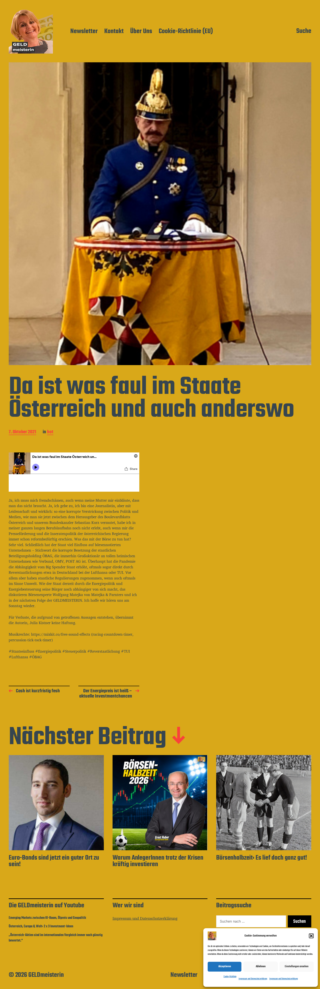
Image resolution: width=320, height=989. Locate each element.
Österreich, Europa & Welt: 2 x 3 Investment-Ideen (41, 926)
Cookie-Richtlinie (230, 977)
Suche (303, 31)
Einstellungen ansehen (296, 966)
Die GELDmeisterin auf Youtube (46, 906)
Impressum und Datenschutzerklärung (253, 979)
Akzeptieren (224, 966)
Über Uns (141, 31)
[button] (311, 936)
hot (50, 432)
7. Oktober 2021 (22, 432)
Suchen (299, 921)
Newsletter (84, 31)
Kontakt (114, 31)
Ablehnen (261, 966)
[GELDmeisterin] (31, 31)
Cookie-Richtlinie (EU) (186, 31)
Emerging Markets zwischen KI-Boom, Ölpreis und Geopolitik (47, 918)
